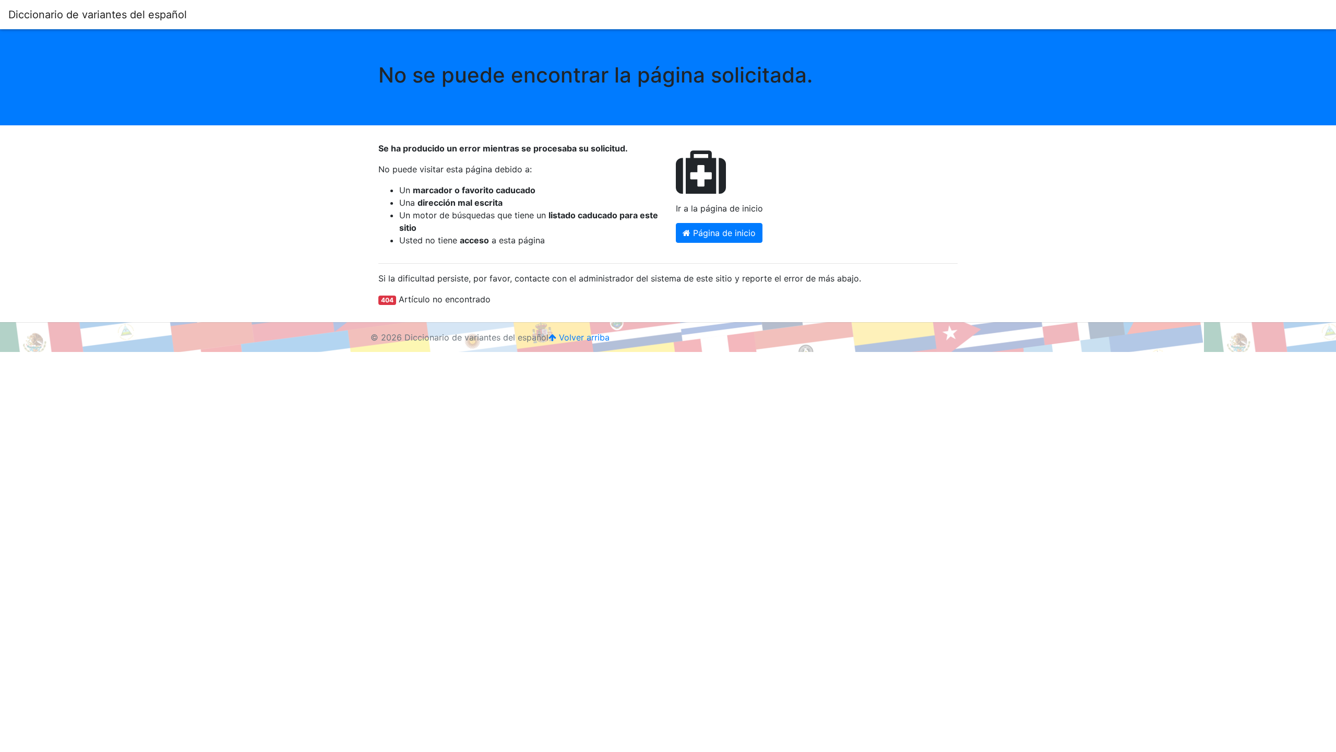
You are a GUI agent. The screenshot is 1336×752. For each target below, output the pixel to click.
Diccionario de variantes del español (97, 14)
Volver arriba (583, 337)
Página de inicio (723, 233)
